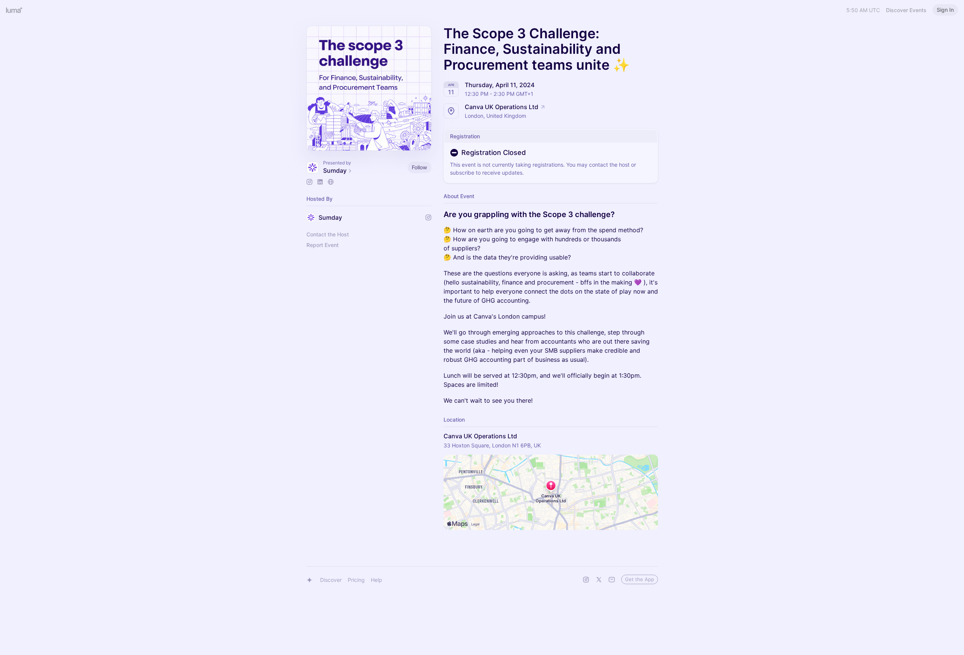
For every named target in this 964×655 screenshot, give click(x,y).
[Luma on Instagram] (586, 579)
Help (376, 580)
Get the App (639, 579)
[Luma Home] (14, 10)
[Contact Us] (611, 579)
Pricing (356, 580)
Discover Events (906, 10)
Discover (331, 580)
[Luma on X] (598, 579)
